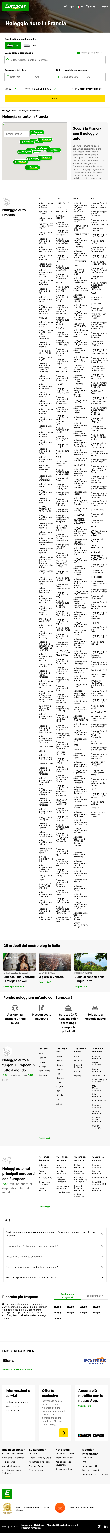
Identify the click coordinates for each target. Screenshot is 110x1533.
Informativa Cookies (31, 1528)
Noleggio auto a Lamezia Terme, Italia (97, 1312)
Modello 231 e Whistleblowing (62, 1525)
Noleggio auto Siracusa (97, 1306)
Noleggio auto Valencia (71, 1306)
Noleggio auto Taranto (84, 1306)
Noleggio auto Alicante (59, 1306)
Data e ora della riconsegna (71, 70)
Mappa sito (26, 1525)
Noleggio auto (9, 110)
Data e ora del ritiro (15, 70)
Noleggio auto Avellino (59, 1318)
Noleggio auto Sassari (59, 1312)
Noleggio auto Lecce (84, 1312)
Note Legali (39, 1525)
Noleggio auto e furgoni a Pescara (71, 1312)
